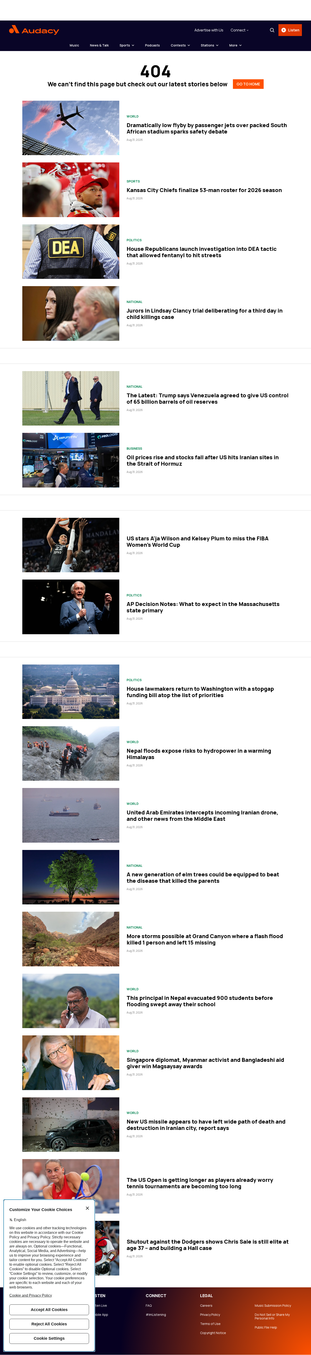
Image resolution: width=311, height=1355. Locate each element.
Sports (125, 45)
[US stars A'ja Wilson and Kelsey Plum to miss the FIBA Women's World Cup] (70, 545)
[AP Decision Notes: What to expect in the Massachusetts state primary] (70, 607)
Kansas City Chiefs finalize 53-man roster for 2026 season (204, 190)
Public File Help (266, 1327)
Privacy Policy (210, 1315)
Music (74, 45)
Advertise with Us (208, 30)
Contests (178, 45)
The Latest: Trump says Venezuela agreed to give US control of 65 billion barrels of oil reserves (207, 398)
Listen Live (99, 1305)
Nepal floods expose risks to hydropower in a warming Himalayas (199, 754)
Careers (206, 1305)
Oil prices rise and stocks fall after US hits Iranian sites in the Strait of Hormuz (203, 460)
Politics (134, 240)
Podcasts (152, 45)
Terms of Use (210, 1324)
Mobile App (99, 1315)
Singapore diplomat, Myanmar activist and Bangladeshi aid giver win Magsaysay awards (205, 1063)
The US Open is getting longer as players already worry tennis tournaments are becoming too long (200, 1183)
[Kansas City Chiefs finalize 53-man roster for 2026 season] (70, 189)
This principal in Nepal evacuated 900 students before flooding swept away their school (200, 1001)
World (133, 116)
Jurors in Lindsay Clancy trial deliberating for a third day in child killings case (205, 314)
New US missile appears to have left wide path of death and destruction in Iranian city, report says (206, 1125)
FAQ (149, 1305)
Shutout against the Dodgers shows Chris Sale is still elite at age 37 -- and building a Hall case (208, 1245)
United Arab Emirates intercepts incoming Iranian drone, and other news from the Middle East (202, 815)
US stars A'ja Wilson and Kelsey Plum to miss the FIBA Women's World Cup (198, 541)
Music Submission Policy (273, 1305)
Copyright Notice (213, 1333)
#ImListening (156, 1315)
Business (134, 448)
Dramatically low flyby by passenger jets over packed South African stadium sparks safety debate (207, 128)
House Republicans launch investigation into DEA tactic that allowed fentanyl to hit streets (202, 252)
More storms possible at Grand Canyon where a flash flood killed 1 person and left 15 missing (205, 939)
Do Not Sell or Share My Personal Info (272, 1316)
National (135, 302)
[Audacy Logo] (34, 30)
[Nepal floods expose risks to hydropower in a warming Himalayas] (70, 753)
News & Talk (99, 45)
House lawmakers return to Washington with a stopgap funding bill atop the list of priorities (200, 692)
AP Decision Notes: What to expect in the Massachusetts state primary (203, 607)
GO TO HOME (248, 84)
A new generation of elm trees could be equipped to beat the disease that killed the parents (203, 877)
